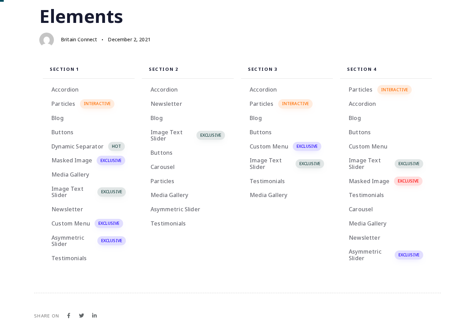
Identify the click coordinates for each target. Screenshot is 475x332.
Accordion (65, 89)
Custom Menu (85, 223)
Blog (57, 118)
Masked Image (86, 160)
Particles (81, 104)
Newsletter (67, 209)
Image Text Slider (86, 192)
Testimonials (69, 258)
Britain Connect (79, 39)
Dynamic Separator (86, 146)
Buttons (62, 132)
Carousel (163, 167)
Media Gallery (70, 174)
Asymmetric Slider (86, 241)
